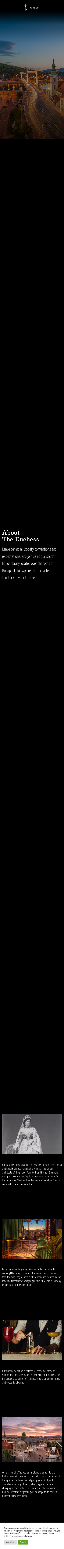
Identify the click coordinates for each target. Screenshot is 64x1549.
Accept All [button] (23, 1542)
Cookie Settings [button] (10, 1542)
